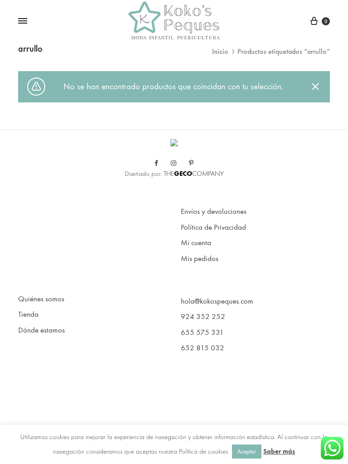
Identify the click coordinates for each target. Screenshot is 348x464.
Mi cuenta (196, 242)
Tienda (28, 314)
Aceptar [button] (246, 451)
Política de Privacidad (213, 227)
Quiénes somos (41, 299)
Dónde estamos (41, 330)
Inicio (220, 51)
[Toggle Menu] (22, 21)
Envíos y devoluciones (213, 211)
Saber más (279, 451)
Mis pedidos (199, 258)
